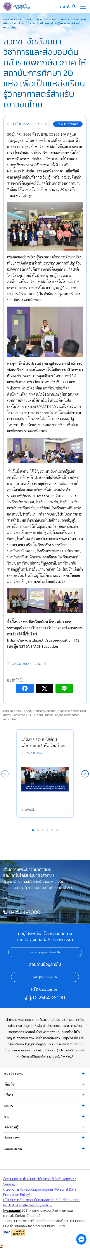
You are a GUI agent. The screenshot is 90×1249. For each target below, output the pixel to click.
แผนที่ (6, 897)
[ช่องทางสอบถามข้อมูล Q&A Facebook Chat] (81, 1239)
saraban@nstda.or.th (45, 952)
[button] (85, 774)
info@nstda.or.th (45, 977)
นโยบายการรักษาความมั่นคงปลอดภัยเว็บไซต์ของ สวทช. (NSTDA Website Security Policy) (41, 1202)
